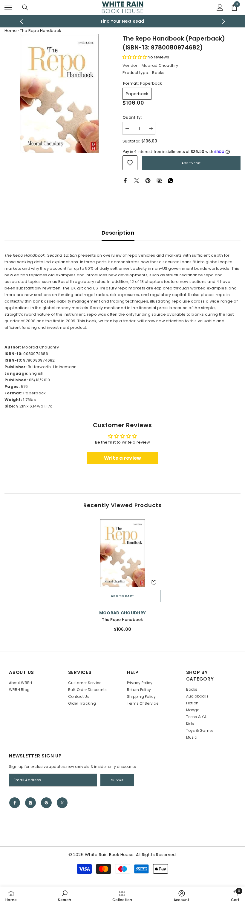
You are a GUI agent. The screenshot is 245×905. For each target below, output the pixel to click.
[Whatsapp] (170, 180)
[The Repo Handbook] (122, 553)
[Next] (223, 21)
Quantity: (132, 117)
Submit (117, 780)
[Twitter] (136, 180)
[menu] (8, 7)
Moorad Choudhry (160, 65)
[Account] (220, 7)
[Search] (25, 7)
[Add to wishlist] (153, 582)
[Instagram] (30, 802)
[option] (122, 21)
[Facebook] (125, 180)
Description (118, 232)
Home (10, 30)
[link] (129, 162)
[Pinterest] (148, 180)
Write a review (122, 458)
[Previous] (21, 21)
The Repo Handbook (122, 619)
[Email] (159, 180)
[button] (134, 57)
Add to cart (191, 163)
